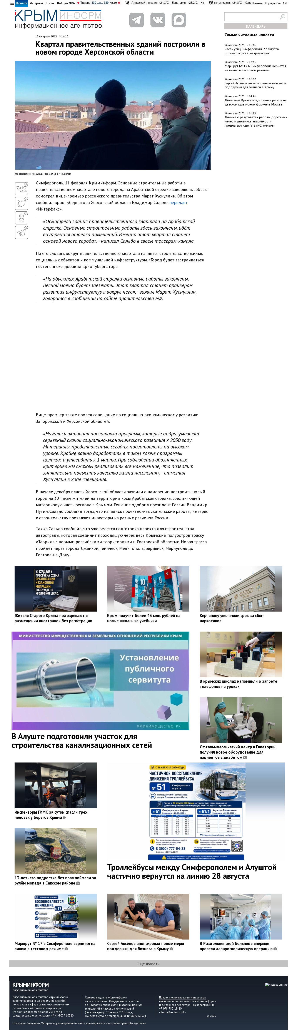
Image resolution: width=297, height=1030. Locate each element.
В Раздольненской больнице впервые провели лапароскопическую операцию (236, 946)
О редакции (272, 3)
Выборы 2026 (66, 3)
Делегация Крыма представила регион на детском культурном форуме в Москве (256, 102)
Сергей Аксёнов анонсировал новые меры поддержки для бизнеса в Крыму (256, 85)
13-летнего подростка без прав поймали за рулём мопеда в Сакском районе (55, 880)
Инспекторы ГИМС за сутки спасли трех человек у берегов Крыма (51, 814)
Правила (257, 3)
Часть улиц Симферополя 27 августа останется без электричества (252, 51)
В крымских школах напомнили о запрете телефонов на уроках (238, 684)
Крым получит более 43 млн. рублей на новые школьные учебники (143, 618)
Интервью (36, 3)
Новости (21, 3)
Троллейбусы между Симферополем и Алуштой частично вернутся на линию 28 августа (192, 871)
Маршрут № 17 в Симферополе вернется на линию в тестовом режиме (255, 68)
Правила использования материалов (182, 997)
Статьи (50, 3)
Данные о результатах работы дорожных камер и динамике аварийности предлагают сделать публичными (256, 121)
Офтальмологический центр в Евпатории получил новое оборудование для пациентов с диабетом (237, 752)
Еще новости (148, 963)
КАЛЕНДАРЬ (256, 26)
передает (178, 202)
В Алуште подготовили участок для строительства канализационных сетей (82, 740)
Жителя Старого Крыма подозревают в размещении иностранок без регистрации (53, 618)
